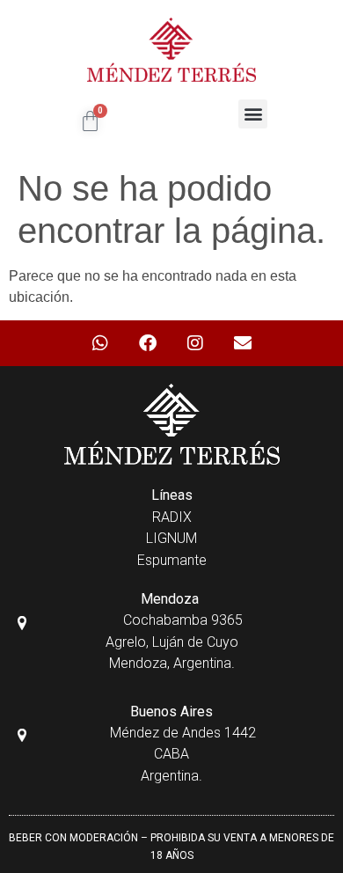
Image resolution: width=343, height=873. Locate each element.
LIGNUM (171, 538)
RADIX (172, 517)
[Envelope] (243, 343)
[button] (252, 113)
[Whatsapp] (100, 343)
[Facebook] (148, 343)
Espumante (172, 560)
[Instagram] (195, 343)
